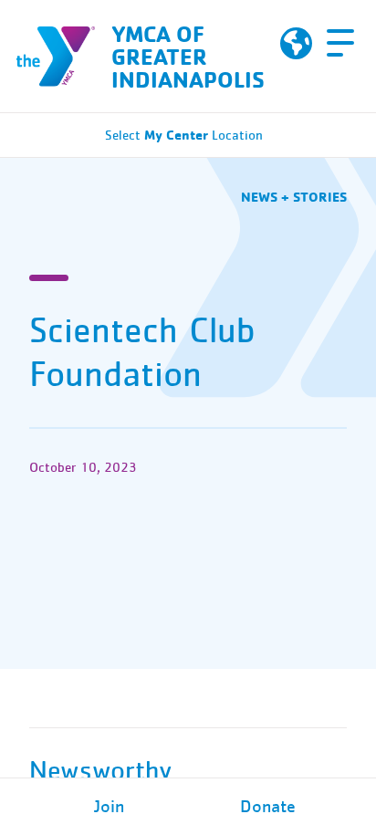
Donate (268, 807)
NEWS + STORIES (294, 196)
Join (109, 807)
